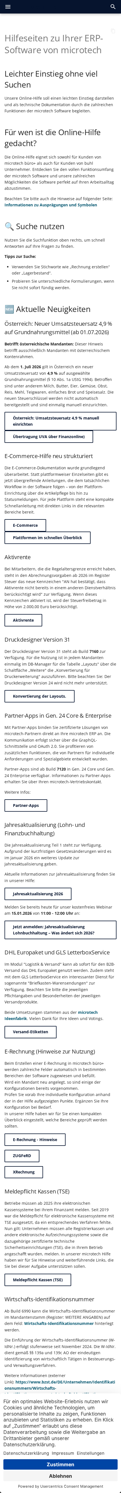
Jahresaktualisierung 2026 (38, 893)
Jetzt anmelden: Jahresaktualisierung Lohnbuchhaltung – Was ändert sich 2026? (54, 930)
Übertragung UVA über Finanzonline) (49, 436)
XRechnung (24, 1172)
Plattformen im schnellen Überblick (47, 537)
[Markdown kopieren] (113, 31)
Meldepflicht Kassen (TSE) (38, 1279)
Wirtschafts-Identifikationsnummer (59, 1323)
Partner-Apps (26, 805)
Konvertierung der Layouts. (39, 696)
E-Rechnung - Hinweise (35, 1139)
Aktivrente (23, 620)
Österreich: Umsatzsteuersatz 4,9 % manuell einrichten (56, 421)
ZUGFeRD (22, 1155)
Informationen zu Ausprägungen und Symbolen (51, 204)
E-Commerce (25, 525)
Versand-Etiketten (30, 1031)
